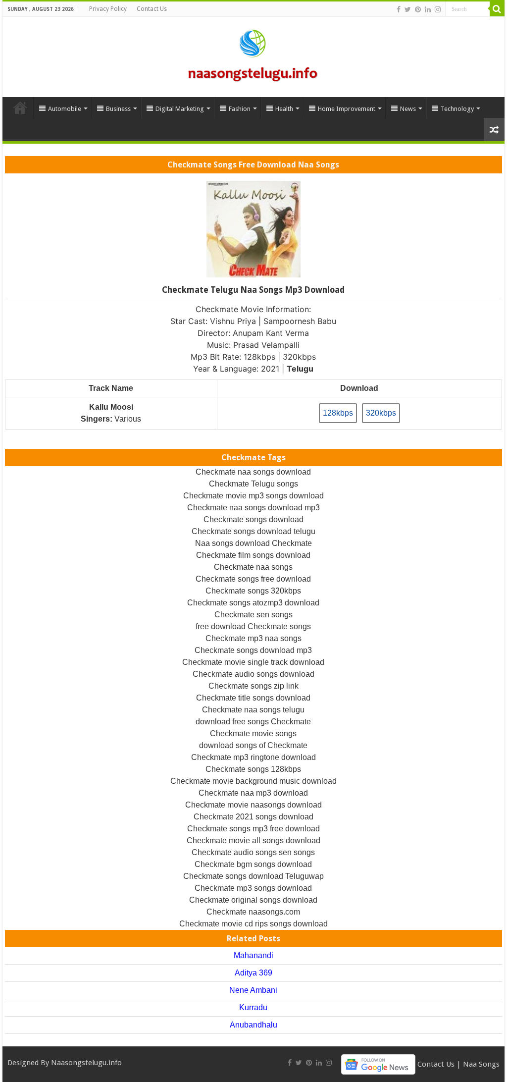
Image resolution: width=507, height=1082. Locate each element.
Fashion (240, 108)
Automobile (64, 108)
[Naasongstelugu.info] (253, 55)
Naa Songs (481, 1063)
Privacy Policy (108, 8)
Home (20, 107)
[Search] (497, 8)
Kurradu (253, 1007)
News (408, 108)
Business (118, 108)
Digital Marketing (179, 108)
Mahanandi (253, 955)
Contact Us (152, 8)
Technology (457, 108)
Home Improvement (346, 108)
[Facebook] (399, 9)
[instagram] (438, 9)
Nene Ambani (253, 990)
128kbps (338, 413)
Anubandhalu (253, 1025)
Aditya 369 (253, 973)
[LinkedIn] (428, 9)
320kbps (381, 413)
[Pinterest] (418, 9)
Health (284, 108)
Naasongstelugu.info (86, 1062)
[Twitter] (408, 9)
